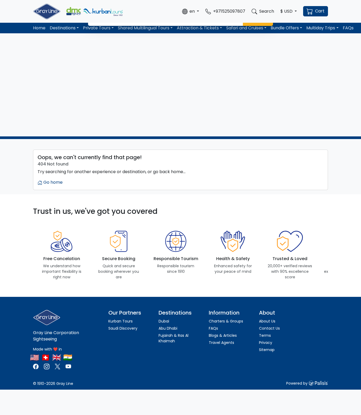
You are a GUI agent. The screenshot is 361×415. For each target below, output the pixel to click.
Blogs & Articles (223, 335)
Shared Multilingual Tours (143, 28)
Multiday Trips (320, 28)
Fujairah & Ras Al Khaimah (173, 338)
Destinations (63, 28)
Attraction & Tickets (198, 28)
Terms (265, 335)
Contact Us (269, 328)
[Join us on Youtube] (68, 366)
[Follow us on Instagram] (46, 366)
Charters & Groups (226, 321)
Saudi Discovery (122, 328)
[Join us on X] (58, 366)
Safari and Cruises (244, 28)
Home (39, 28)
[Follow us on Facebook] (36, 366)
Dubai (164, 321)
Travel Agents (221, 342)
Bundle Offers (285, 28)
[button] (190, 11)
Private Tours (96, 28)
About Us (267, 321)
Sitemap (267, 349)
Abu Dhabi (168, 328)
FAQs (348, 28)
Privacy (265, 342)
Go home (52, 182)
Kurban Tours (120, 321)
